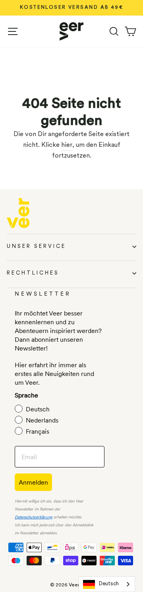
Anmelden (33, 482)
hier (66, 145)
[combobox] (107, 584)
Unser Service (36, 246)
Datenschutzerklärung (33, 517)
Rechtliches (33, 273)
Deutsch (109, 583)
